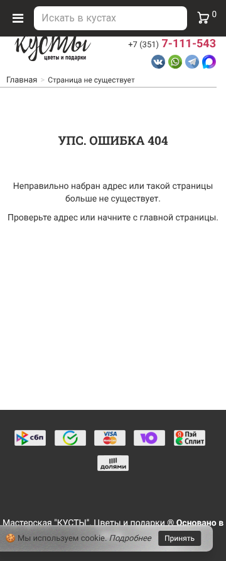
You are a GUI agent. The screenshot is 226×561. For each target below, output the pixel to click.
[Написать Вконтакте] (158, 62)
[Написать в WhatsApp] (175, 62)
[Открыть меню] (17, 18)
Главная (21, 80)
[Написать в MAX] (209, 62)
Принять (179, 538)
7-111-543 (172, 43)
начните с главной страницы (156, 218)
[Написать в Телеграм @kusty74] (192, 62)
